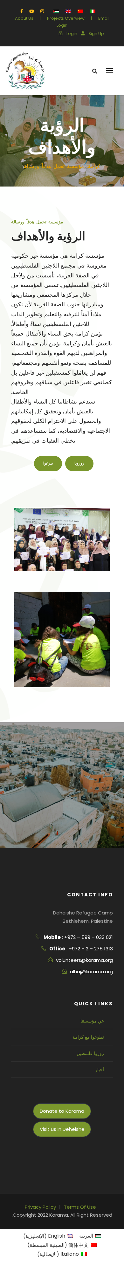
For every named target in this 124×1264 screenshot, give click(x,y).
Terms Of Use (80, 1207)
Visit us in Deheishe (62, 1129)
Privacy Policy (40, 1207)
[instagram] (42, 11)
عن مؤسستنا (92, 1021)
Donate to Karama (62, 1111)
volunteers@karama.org (84, 960)
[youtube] (31, 11)
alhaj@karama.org (91, 971)
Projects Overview (66, 18)
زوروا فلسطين (90, 1053)
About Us (24, 18)
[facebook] (21, 11)
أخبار (99, 1069)
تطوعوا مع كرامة (88, 1037)
